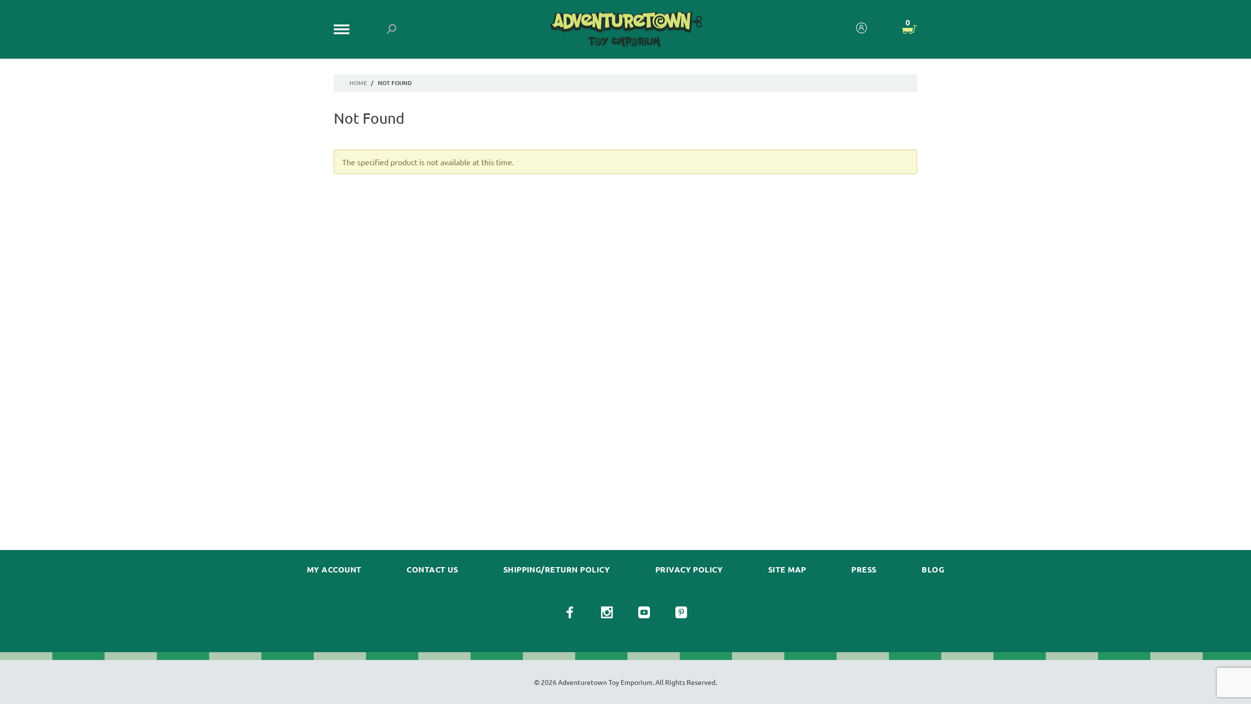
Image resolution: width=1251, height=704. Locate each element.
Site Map (787, 569)
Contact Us (432, 569)
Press (863, 569)
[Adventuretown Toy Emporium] (625, 29)
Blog (933, 569)
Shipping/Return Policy (556, 569)
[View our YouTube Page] (644, 612)
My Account (334, 569)
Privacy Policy (689, 569)
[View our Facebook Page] (570, 612)
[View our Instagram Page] (607, 612)
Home (358, 83)
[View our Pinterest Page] (681, 612)
